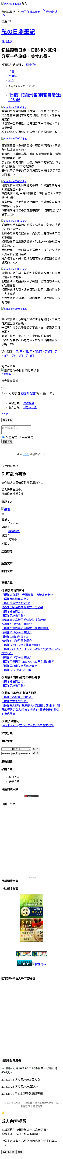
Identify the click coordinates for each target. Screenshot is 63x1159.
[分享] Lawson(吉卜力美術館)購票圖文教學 (27, 725)
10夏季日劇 (30, 407)
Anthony (6, 373)
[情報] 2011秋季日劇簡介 (16, 624)
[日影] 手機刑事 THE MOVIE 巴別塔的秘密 (27, 661)
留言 (33, 393)
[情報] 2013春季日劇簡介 (16, 657)
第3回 (38, 351)
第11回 (30, 355)
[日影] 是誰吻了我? (13, 615)
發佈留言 (7, 441)
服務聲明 (37, 1106)
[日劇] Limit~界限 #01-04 (16, 670)
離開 (20, 1152)
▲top (4, 413)
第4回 (48, 351)
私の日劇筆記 (18, 32)
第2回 (28, 351)
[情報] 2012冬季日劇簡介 (16, 632)
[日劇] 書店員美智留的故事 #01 (20, 665)
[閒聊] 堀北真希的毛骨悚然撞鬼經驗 (23, 619)
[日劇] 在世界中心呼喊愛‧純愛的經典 (25, 628)
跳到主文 (7, 41)
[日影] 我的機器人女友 (15, 599)
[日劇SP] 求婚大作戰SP (15, 603)
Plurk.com (32, 877)
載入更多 (7, 420)
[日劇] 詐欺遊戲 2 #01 (14, 701)
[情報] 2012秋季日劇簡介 (16, 640)
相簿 (11, 71)
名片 (11, 80)
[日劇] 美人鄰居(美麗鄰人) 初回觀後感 (24, 705)
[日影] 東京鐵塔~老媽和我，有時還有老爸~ (28, 594)
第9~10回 (17, 355)
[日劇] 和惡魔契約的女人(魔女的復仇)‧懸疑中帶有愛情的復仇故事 (30, 709)
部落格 (12, 75)
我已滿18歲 (8, 1152)
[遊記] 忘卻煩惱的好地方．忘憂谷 (22, 607)
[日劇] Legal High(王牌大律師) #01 (22, 644)
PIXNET (16, 1102)
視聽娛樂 (30, 64)
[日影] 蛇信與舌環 (12, 611)
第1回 (18, 351)
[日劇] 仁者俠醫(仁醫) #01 (17, 697)
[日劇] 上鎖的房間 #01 (14, 636)
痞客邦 (25, 393)
